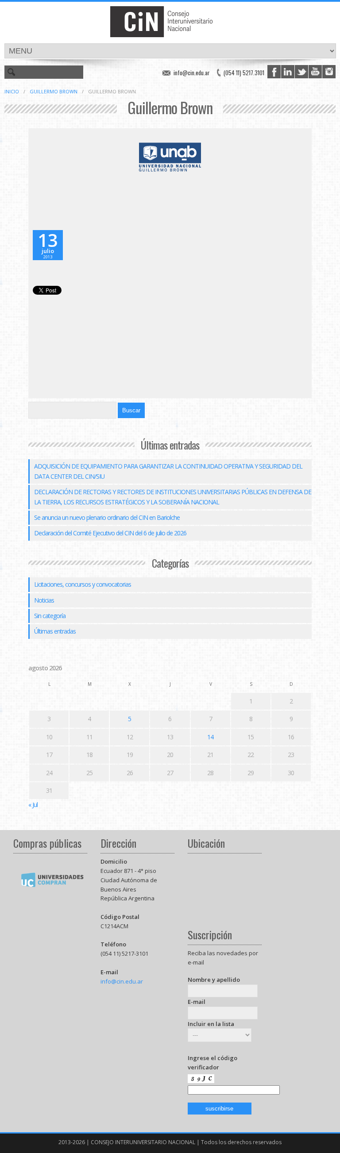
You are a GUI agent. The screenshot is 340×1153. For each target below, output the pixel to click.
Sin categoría (50, 615)
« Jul (33, 804)
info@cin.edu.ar (192, 72)
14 (210, 737)
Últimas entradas (55, 631)
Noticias (44, 600)
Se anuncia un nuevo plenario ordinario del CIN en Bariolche (107, 517)
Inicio (11, 91)
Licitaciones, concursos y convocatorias (82, 584)
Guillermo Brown (53, 91)
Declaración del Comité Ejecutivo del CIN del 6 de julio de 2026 (110, 533)
